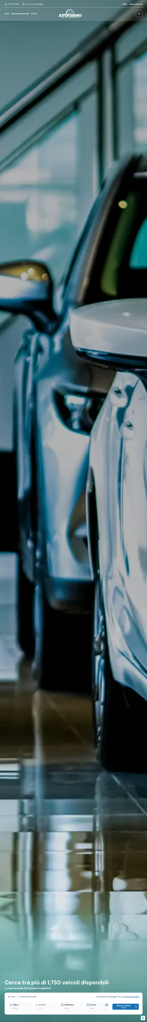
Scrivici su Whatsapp (34, 4)
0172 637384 (13, 4)
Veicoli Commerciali (28, 997)
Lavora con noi (136, 4)
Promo (34, 13)
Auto (7, 13)
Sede (124, 4)
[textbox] (22, 1008)
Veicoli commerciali (20, 13)
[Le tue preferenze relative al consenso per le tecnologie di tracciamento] (143, 1018)
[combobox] (22, 1008)
